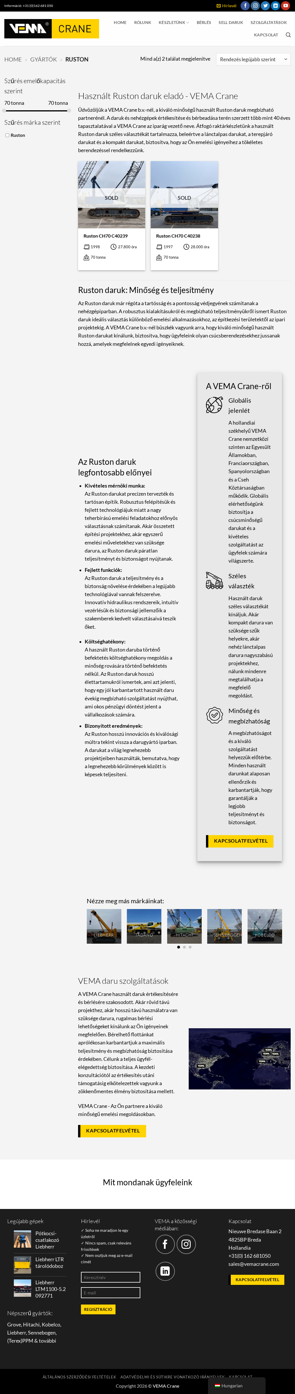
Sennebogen (42, 1333)
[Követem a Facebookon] (245, 6)
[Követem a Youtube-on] (285, 6)
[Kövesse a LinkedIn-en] (275, 6)
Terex (15, 1341)
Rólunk (143, 22)
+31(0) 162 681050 (249, 1256)
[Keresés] (288, 35)
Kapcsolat (266, 34)
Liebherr (16, 1333)
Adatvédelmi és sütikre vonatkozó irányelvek (172, 1377)
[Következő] (281, 928)
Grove (14, 1325)
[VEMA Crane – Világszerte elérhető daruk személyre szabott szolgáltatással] (51, 28)
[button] (227, 6)
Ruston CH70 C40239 (106, 235)
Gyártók (43, 59)
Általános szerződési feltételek (79, 1377)
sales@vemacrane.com (253, 1264)
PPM (27, 1341)
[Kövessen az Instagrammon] (255, 6)
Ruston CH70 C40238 (178, 235)
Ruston (18, 134)
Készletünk (172, 22)
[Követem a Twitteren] (265, 6)
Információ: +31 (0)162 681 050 (28, 5)
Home (120, 22)
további (47, 1341)
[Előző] (87, 928)
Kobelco (51, 1325)
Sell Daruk (231, 22)
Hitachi (31, 1325)
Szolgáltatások (269, 22)
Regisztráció (98, 1309)
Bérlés (204, 22)
